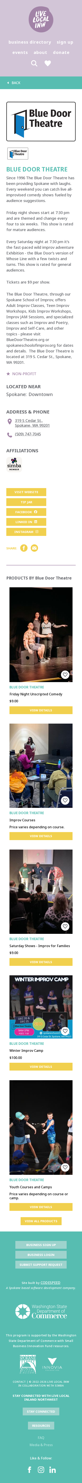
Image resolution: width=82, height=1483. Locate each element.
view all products (41, 1221)
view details (41, 710)
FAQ (41, 1438)
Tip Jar (26, 502)
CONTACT (19, 1382)
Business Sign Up (41, 1245)
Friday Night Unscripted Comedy (35, 694)
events (20, 52)
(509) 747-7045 (28, 434)
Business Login (41, 1255)
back (16, 83)
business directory (30, 42)
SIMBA (59, 1385)
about (40, 52)
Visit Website (26, 492)
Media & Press (41, 1445)
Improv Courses (22, 820)
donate (61, 52)
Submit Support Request (41, 1264)
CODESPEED (51, 1282)
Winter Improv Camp (26, 1050)
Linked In (24, 522)
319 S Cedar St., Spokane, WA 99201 (32, 423)
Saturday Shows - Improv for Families (39, 946)
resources (41, 1425)
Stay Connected (41, 1411)
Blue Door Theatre (26, 687)
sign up (65, 42)
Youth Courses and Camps (30, 1187)
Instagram (23, 532)
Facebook (23, 512)
